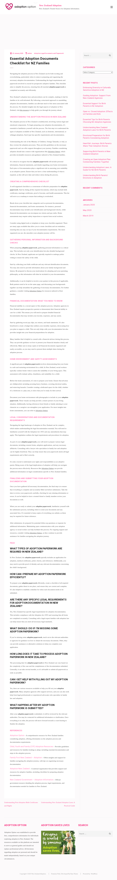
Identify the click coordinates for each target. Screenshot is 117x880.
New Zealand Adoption (50, 5)
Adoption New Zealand (20, 768)
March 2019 (88, 216)
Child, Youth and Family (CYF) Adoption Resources (31, 746)
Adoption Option (54, 151)
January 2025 (89, 205)
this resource (24, 110)
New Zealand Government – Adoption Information (31, 779)
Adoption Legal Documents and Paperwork (49, 53)
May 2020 (87, 210)
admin (30, 53)
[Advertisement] (58, 31)
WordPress (94, 874)
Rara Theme (74, 874)
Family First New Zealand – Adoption (26, 757)
